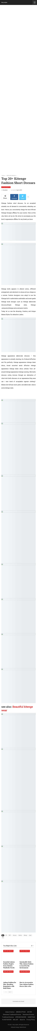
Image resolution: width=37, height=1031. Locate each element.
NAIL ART (15, 1019)
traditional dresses (8, 1017)
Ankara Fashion (9, 1012)
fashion (20, 935)
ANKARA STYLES (21, 1012)
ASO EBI (29, 1012)
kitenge (25, 935)
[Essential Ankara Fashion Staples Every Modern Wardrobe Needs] (10, 955)
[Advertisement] (18, 89)
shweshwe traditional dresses (12, 1014)
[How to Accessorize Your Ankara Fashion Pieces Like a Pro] (27, 975)
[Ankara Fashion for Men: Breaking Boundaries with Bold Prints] (10, 975)
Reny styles (4, 2)
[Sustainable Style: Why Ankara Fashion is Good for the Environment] (27, 955)
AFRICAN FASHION (6, 187)
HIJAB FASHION (6, 1019)
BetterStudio (23, 1027)
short (30, 935)
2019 (10, 935)
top (3, 937)
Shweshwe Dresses (28, 1014)
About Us (22, 1019)
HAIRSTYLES (31, 1017)
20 (6, 935)
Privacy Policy (30, 1019)
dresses (15, 935)
